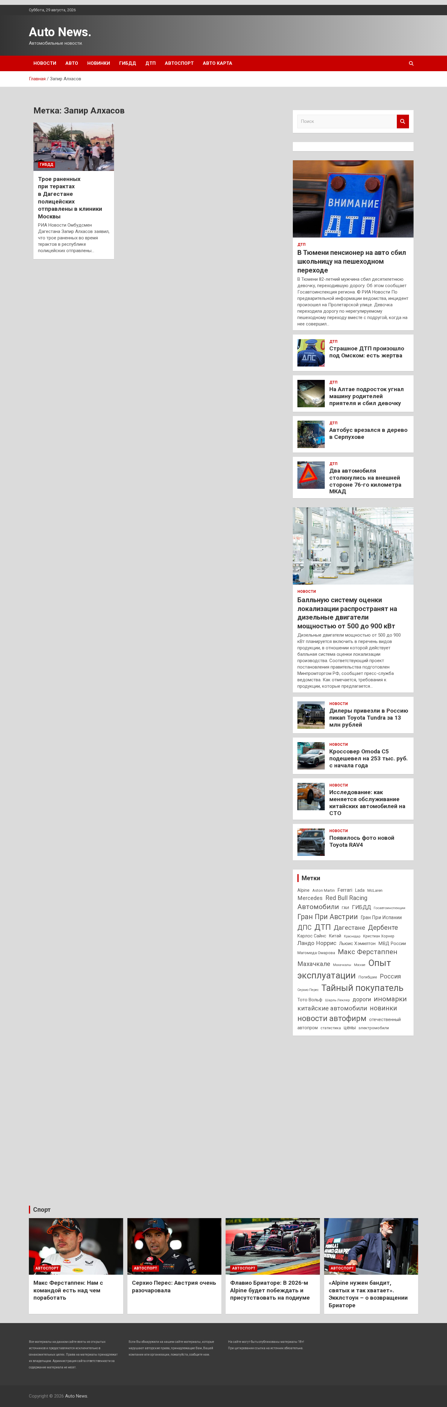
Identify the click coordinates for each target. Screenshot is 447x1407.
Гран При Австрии (327, 916)
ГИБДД (127, 63)
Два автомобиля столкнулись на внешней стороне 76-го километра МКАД (365, 481)
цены (350, 1027)
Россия (390, 976)
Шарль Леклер (337, 1000)
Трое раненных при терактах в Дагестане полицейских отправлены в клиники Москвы (70, 197)
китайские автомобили (332, 1008)
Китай (335, 935)
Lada (360, 890)
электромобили (374, 1028)
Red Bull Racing (346, 898)
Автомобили (318, 907)
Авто (71, 63)
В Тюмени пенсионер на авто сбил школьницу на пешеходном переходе (351, 261)
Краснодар (352, 936)
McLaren (375, 890)
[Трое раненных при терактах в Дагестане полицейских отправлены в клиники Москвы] (73, 146)
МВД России (392, 943)
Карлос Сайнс (311, 935)
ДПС (304, 927)
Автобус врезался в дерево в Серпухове (368, 433)
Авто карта (217, 63)
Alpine (303, 890)
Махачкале (313, 964)
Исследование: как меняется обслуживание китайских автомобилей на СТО (367, 802)
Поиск (403, 121)
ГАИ (345, 907)
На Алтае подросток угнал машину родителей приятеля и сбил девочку (366, 396)
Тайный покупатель (362, 988)
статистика (331, 1028)
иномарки (390, 999)
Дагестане (349, 927)
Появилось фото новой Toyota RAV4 (361, 841)
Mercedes (310, 898)
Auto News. (60, 32)
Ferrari (345, 890)
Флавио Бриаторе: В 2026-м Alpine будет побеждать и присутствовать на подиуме (270, 1290)
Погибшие (368, 977)
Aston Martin (323, 890)
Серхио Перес (308, 990)
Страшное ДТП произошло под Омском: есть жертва (366, 352)
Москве (360, 965)
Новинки (98, 63)
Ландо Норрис (316, 943)
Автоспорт (179, 63)
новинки (383, 1008)
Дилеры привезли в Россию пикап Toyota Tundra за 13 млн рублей (368, 717)
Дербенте (383, 927)
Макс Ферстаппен (367, 952)
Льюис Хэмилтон (357, 943)
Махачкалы (342, 965)
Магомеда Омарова (316, 952)
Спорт (42, 1209)
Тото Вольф (309, 999)
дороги (361, 999)
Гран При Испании (381, 917)
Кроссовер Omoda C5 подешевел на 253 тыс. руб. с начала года (368, 758)
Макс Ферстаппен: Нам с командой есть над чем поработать (68, 1290)
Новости (44, 63)
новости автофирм (331, 1018)
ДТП (150, 63)
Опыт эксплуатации (344, 969)
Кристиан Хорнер (378, 936)
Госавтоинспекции (389, 908)
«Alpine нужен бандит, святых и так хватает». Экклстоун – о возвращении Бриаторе (368, 1294)
